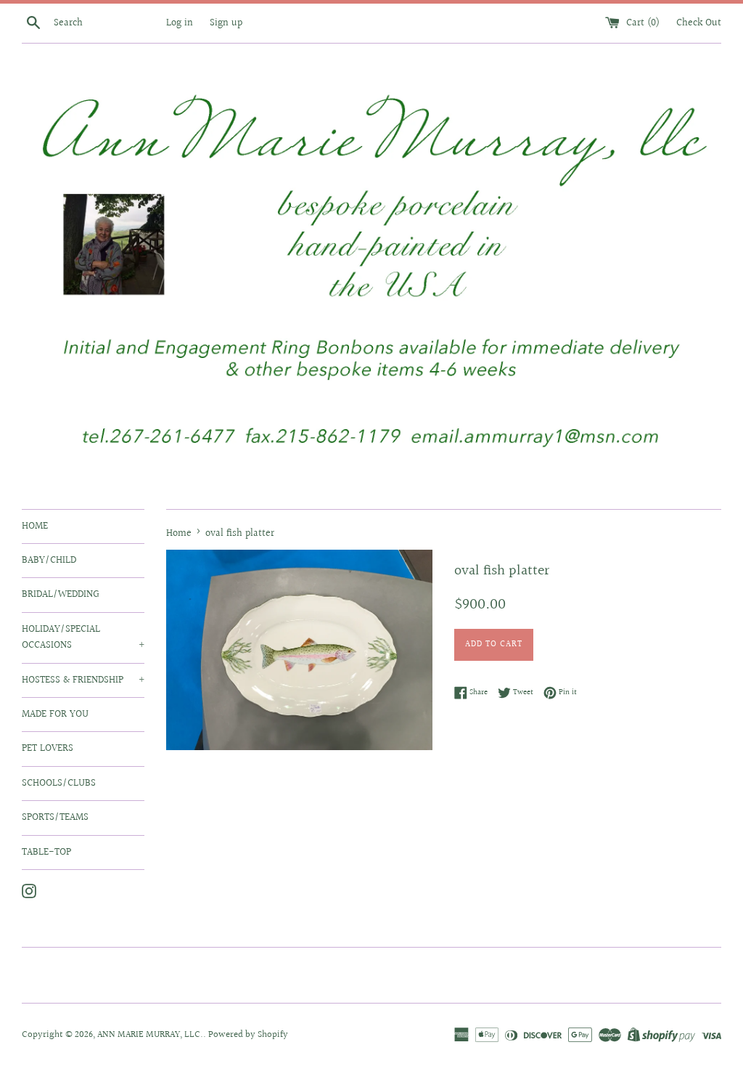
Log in (179, 23)
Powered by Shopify (248, 1035)
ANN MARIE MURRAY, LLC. (150, 1035)
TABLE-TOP (46, 852)
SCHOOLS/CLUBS (59, 784)
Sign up (226, 23)
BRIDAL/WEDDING (60, 595)
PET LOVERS (47, 749)
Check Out (698, 23)
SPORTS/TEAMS (55, 818)
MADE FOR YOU (55, 715)
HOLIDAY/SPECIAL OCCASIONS (83, 638)
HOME (35, 526)
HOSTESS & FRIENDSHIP (83, 680)
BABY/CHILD (49, 561)
